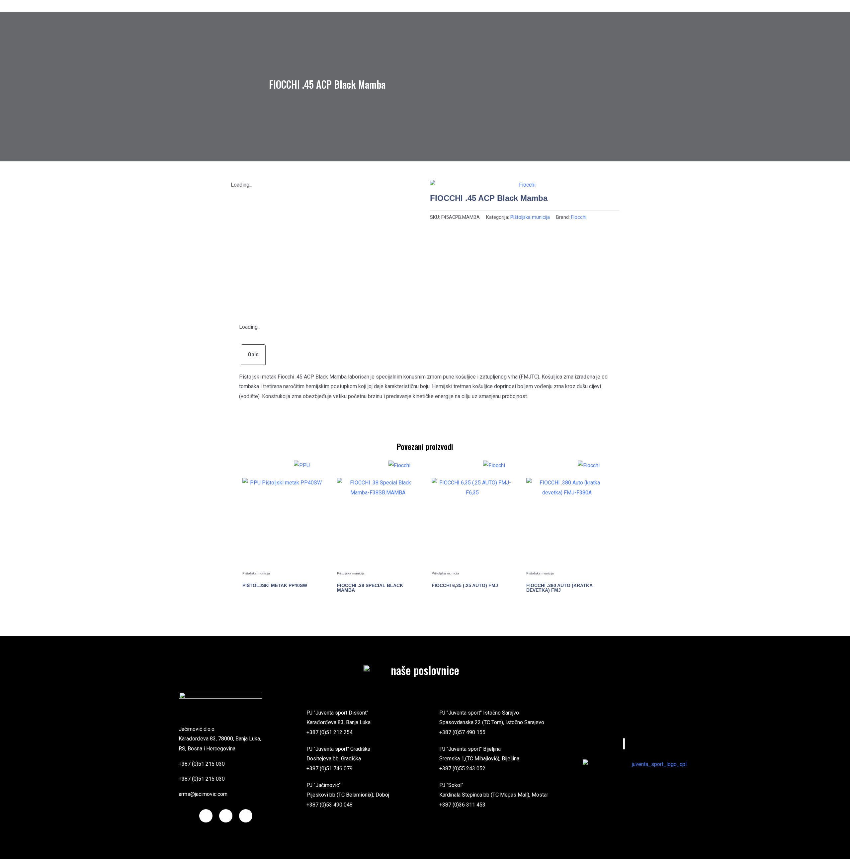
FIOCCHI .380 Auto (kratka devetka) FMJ (559, 588)
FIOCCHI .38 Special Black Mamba (370, 588)
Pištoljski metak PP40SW (274, 585)
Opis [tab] (253, 354)
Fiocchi (578, 217)
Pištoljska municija (530, 217)
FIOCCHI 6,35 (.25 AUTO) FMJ (465, 585)
